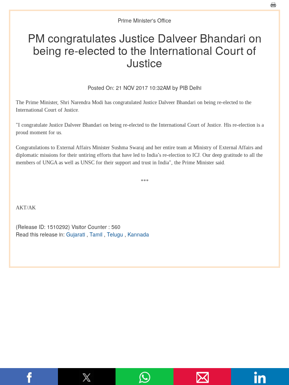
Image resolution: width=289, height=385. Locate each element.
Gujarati (76, 234)
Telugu (116, 234)
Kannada (138, 234)
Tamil (97, 234)
